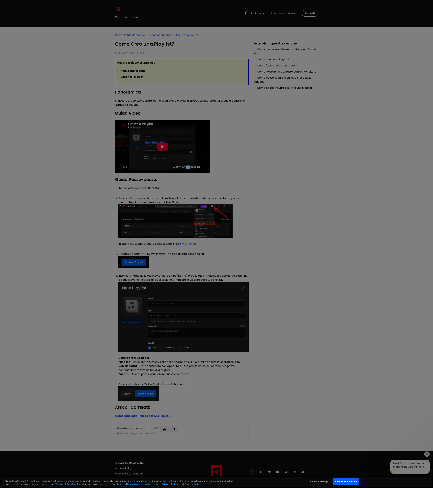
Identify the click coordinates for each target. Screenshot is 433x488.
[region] (216, 482)
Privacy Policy (170, 484)
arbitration (152, 484)
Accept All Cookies (346, 481)
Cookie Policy (193, 484)
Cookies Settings (318, 481)
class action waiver (128, 484)
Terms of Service (65, 484)
